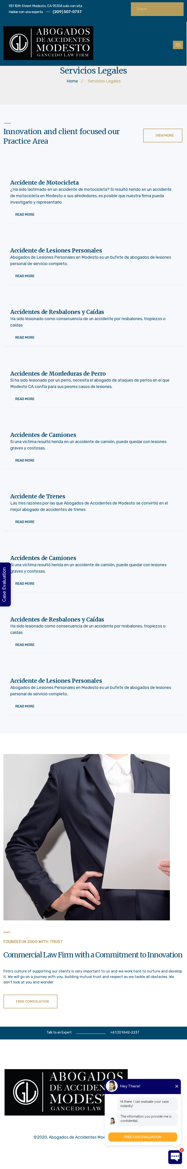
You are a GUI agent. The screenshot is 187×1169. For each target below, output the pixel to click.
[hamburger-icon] (178, 45)
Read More (24, 215)
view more (165, 135)
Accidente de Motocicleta (44, 183)
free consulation (32, 1001)
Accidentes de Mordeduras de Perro (58, 374)
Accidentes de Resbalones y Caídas (57, 312)
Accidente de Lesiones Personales (56, 250)
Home (72, 81)
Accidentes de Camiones (43, 435)
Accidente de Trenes (37, 496)
